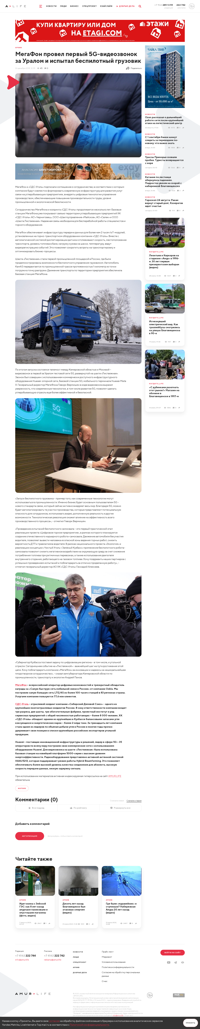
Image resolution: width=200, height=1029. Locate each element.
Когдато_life (156, 252)
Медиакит (107, 957)
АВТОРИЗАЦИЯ (29, 836)
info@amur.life (22, 959)
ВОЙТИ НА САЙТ (172, 953)
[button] (182, 962)
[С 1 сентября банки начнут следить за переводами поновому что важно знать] (183, 147)
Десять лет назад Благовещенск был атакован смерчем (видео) (74, 908)
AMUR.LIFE (114, 776)
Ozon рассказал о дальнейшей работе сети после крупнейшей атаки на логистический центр (164, 120)
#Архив (22, 788)
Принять (190, 1023)
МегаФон (21, 685)
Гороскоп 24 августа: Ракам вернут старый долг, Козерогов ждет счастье (164, 203)
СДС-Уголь (22, 704)
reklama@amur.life (52, 959)
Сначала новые (117, 801)
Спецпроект (89, 6)
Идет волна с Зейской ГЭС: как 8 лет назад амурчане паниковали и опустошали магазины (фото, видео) (33, 909)
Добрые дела (80, 972)
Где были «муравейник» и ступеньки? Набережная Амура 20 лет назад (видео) (121, 908)
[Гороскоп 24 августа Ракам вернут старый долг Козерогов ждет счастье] (183, 210)
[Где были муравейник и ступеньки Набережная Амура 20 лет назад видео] (136, 923)
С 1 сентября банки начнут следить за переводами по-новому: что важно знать (161, 140)
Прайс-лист (108, 951)
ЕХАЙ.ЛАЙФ (106, 6)
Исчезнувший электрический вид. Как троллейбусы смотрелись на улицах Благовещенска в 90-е (164, 327)
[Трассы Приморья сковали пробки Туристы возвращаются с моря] (183, 167)
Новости (51, 6)
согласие (54, 1020)
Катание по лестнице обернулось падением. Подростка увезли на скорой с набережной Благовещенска (163, 181)
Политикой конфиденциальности (89, 1024)
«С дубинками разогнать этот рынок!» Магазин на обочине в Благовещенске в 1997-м (164, 392)
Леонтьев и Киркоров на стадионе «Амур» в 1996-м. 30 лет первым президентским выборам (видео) (164, 261)
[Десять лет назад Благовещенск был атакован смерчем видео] (93, 924)
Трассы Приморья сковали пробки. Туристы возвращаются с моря (164, 160)
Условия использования (113, 962)
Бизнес (74, 6)
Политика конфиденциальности (118, 967)
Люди (63, 6)
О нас (104, 981)
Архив (18, 47)
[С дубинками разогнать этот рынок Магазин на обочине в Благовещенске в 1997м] (179, 407)
